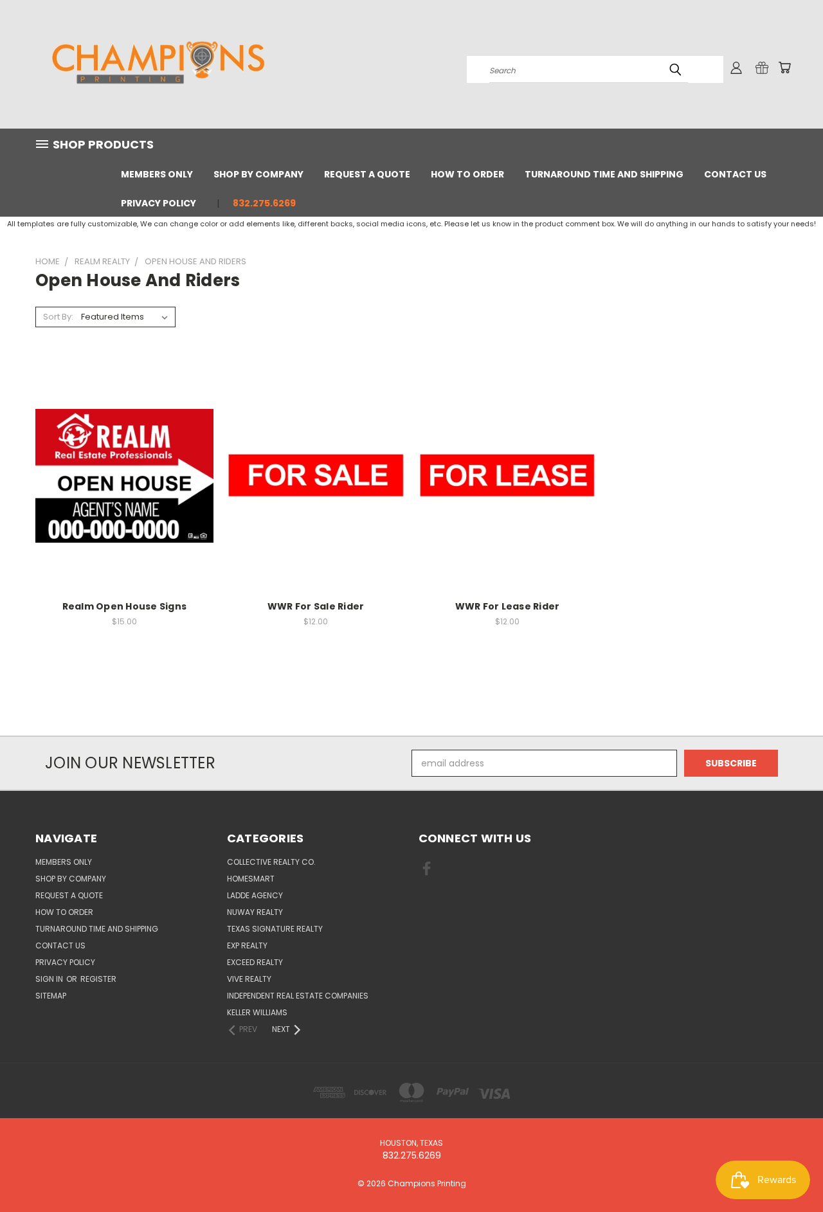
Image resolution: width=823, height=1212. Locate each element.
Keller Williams (257, 1012)
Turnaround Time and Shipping (604, 174)
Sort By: (58, 317)
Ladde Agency (255, 895)
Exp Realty (247, 945)
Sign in (50, 978)
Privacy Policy (158, 203)
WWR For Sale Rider (316, 606)
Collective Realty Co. (271, 861)
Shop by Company (258, 174)
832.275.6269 (264, 203)
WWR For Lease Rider (507, 606)
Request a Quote (367, 174)
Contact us (735, 174)
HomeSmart (251, 878)
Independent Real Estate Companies (297, 995)
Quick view (124, 462)
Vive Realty (249, 978)
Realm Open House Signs (124, 606)
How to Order (467, 174)
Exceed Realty (255, 962)
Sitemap (50, 995)
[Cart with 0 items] (784, 67)
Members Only (157, 174)
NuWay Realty (255, 912)
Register (98, 978)
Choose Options (124, 485)
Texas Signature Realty (275, 928)
